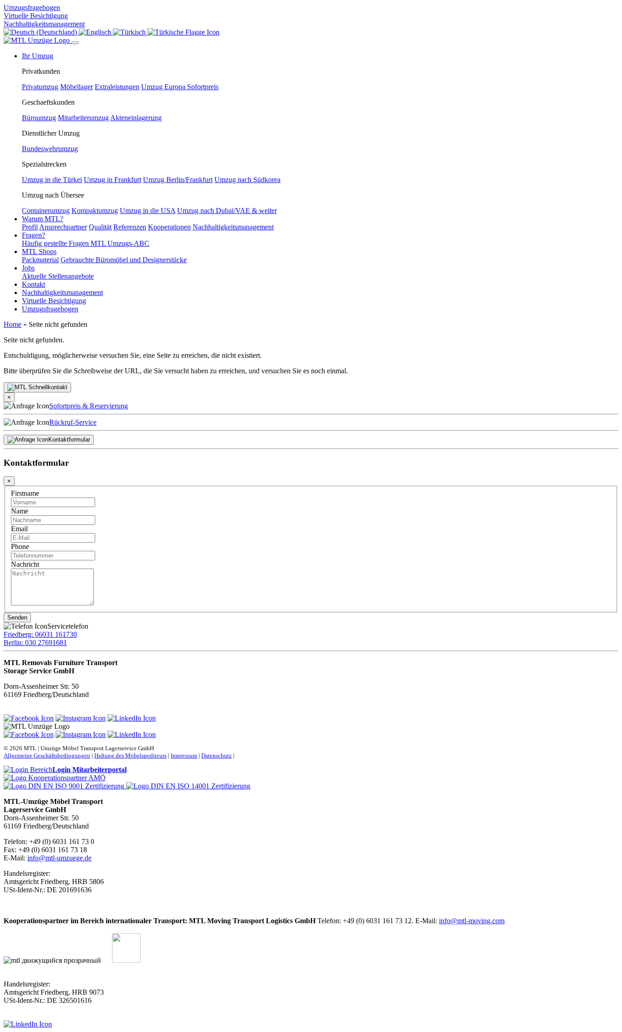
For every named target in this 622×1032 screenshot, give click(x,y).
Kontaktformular (69, 439)
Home (12, 324)
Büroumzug (39, 118)
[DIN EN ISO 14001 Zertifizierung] (188, 786)
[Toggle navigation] (75, 42)
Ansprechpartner (63, 227)
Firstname (25, 493)
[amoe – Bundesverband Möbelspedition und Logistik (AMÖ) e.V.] (55, 778)
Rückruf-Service (73, 422)
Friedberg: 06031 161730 (40, 634)
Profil (30, 227)
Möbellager (76, 87)
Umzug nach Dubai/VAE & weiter (227, 210)
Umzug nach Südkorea (247, 179)
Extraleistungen (117, 87)
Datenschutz (216, 755)
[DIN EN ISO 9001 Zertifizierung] (65, 786)
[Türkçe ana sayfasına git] (183, 32)
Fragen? (33, 235)
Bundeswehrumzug (50, 149)
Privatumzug (40, 87)
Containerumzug (46, 210)
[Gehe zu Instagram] (81, 718)
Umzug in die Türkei (52, 179)
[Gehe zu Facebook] (29, 718)
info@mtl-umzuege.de (59, 858)
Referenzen (129, 227)
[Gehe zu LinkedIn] (131, 718)
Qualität (100, 227)
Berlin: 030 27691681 (35, 642)
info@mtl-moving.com (472, 921)
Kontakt (33, 284)
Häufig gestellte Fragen (56, 243)
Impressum (184, 755)
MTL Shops (39, 251)
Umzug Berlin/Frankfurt (178, 179)
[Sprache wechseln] (41, 32)
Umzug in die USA (147, 210)
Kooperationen (169, 227)
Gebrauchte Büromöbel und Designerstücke (124, 260)
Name (19, 511)
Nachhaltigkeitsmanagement (44, 24)
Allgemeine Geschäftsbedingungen (47, 755)
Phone (20, 546)
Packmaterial (40, 260)
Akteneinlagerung (136, 118)
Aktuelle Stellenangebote (58, 276)
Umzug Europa (164, 87)
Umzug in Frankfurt (112, 179)
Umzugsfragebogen (32, 7)
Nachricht (25, 564)
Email (19, 529)
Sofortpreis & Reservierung (88, 406)
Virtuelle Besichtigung (36, 16)
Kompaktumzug (94, 210)
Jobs (28, 268)
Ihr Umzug (37, 56)
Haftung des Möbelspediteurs (130, 755)
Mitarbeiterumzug (83, 118)
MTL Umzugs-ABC (120, 243)
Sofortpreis (203, 87)
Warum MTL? (42, 219)
